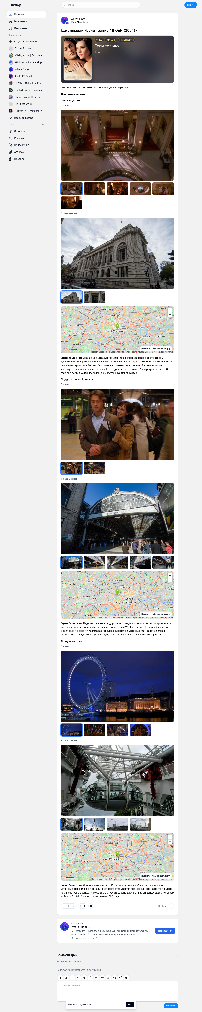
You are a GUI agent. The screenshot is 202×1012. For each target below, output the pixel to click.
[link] (82, 906)
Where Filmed (77, 22)
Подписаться (165, 931)
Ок (129, 1004)
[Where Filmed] (67, 23)
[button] (15, 5)
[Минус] (73, 906)
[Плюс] (64, 906)
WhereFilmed (78, 19)
